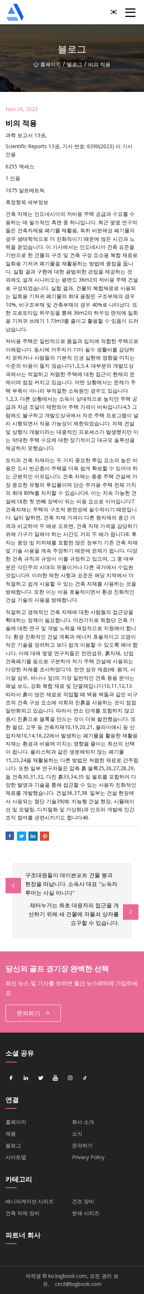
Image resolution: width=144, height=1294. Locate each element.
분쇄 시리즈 (85, 1212)
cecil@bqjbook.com (78, 1283)
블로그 (74, 64)
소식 (77, 1133)
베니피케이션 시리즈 (30, 1201)
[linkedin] (25, 1078)
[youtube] (55, 1078)
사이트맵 (16, 1157)
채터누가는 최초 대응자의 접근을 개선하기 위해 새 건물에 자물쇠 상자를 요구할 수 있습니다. (73, 913)
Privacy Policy (88, 1157)
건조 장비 (83, 1201)
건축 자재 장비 (23, 1212)
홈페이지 (50, 64)
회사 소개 (83, 1121)
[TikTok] (84, 1078)
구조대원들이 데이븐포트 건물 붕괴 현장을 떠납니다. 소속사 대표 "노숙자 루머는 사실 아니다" (71, 883)
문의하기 (28, 1013)
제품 (11, 1133)
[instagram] (70, 1078)
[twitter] (40, 1078)
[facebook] (11, 1078)
